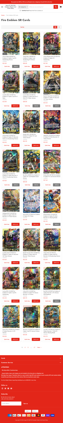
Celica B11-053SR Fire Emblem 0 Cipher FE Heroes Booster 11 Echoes (30, 292)
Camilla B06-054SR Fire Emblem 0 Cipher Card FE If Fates (10, 96)
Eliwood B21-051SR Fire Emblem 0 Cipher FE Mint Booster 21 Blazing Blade (50, 216)
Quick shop (7, 66)
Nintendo (5, 61)
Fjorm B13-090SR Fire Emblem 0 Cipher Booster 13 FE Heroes (11, 331)
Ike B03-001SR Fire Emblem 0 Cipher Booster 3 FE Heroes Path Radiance (51, 292)
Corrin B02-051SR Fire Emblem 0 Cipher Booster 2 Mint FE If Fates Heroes (30, 96)
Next (38, 347)
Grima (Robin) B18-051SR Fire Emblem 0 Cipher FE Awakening (51, 58)
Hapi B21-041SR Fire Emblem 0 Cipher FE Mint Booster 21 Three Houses (51, 137)
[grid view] (55, 27)
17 (34, 347)
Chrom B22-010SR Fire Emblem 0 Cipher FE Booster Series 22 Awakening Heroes (10, 137)
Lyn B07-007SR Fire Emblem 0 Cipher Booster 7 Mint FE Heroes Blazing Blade (51, 331)
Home (3, 15)
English (27, 411)
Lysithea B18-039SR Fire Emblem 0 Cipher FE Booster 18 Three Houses (10, 254)
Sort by (22, 27)
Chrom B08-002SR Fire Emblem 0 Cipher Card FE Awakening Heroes (9, 58)
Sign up (25, 403)
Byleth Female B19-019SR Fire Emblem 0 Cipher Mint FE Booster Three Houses (31, 254)
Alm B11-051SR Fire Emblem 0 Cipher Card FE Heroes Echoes (31, 330)
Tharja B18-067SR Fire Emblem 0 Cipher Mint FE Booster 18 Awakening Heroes (51, 254)
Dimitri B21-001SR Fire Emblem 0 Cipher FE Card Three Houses (30, 136)
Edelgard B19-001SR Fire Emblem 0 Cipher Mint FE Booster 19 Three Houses (10, 215)
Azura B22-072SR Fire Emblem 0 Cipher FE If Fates (31, 215)
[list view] (59, 27)
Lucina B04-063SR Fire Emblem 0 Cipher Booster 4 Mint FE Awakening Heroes (10, 175)
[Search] (56, 7)
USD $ (34, 411)
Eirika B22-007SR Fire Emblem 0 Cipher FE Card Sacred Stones (51, 175)
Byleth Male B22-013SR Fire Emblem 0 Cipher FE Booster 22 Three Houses (51, 97)
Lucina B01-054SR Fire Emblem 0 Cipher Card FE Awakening (9, 292)
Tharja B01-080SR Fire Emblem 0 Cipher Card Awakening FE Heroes (29, 58)
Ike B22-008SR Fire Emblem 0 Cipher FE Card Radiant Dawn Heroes (31, 176)
